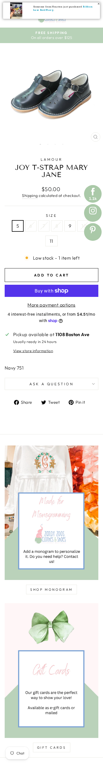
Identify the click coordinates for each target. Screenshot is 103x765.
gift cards (51, 747)
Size (51, 215)
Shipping (30, 195)
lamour (51, 159)
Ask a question (51, 384)
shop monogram (51, 589)
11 (51, 241)
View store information (33, 351)
